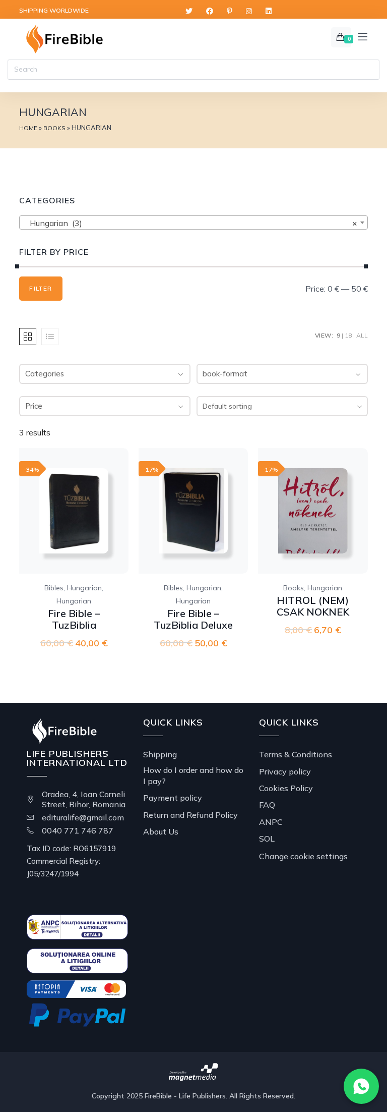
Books (54, 128)
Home (28, 128)
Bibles (53, 587)
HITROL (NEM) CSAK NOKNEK (313, 606)
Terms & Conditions (295, 754)
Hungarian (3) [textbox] (190, 223)
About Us (160, 831)
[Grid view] (27, 336)
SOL (267, 838)
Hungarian (84, 587)
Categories (44, 373)
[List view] (49, 336)
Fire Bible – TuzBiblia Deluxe (193, 619)
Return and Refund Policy (190, 815)
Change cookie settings (303, 856)
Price (33, 406)
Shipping (160, 754)
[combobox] (282, 406)
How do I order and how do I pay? (193, 775)
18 (348, 335)
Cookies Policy (286, 788)
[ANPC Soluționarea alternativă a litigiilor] (77, 926)
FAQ (267, 805)
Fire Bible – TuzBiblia (74, 619)
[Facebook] (209, 11)
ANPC (271, 822)
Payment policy (172, 798)
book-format (225, 373)
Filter (40, 288)
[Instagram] (249, 11)
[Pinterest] (229, 11)
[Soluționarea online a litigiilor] (77, 960)
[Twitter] (189, 11)
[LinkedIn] (269, 11)
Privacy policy (285, 771)
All (362, 335)
